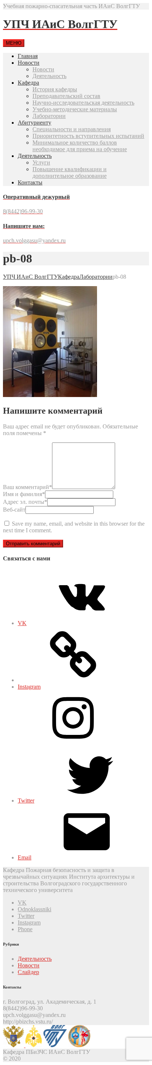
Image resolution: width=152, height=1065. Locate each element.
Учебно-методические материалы (74, 109)
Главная (28, 56)
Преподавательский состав (66, 96)
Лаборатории (49, 116)
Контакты (30, 182)
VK (22, 902)
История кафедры (54, 89)
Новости (28, 63)
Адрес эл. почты (25, 502)
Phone (25, 929)
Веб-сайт (14, 509)
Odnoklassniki (34, 909)
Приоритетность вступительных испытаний (88, 136)
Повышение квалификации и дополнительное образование (69, 172)
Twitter (26, 916)
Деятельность (49, 76)
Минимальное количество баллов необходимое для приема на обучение (79, 145)
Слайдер (28, 972)
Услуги (41, 162)
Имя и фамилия (24, 494)
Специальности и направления (71, 129)
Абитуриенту (34, 122)
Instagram (29, 922)
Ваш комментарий (27, 487)
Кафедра (28, 82)
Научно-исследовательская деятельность (83, 102)
